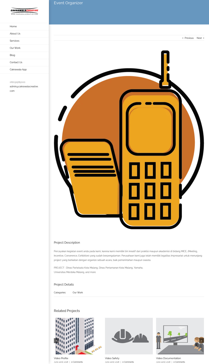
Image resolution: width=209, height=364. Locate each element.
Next (199, 38)
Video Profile (61, 358)
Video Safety (112, 358)
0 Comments (77, 362)
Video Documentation (168, 358)
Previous (189, 38)
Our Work (78, 292)
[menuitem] (24, 26)
